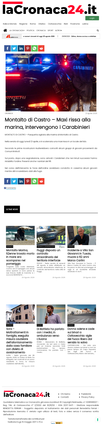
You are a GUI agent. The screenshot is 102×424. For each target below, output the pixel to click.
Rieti (66, 23)
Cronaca (41, 30)
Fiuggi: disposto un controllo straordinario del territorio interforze (48, 255)
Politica (30, 30)
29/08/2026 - (70, 36)
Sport (50, 30)
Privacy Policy (87, 397)
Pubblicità (86, 394)
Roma (33, 23)
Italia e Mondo (10, 23)
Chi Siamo (65, 394)
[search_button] (98, 30)
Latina (85, 23)
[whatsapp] (34, 48)
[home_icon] (5, 30)
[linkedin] (21, 48)
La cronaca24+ (17, 30)
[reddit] (41, 48)
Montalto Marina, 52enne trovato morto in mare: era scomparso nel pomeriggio (20, 256)
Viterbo (41, 23)
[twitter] (14, 48)
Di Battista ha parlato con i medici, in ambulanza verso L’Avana (50, 334)
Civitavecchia (54, 23)
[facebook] (7, 48)
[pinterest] (28, 48)
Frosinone (75, 23)
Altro (58, 30)
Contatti (65, 397)
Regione (23, 23)
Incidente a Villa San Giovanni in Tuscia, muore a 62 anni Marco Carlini (81, 255)
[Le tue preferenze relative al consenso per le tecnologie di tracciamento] (97, 419)
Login (92, 18)
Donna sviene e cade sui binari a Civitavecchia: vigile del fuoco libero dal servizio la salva (81, 335)
